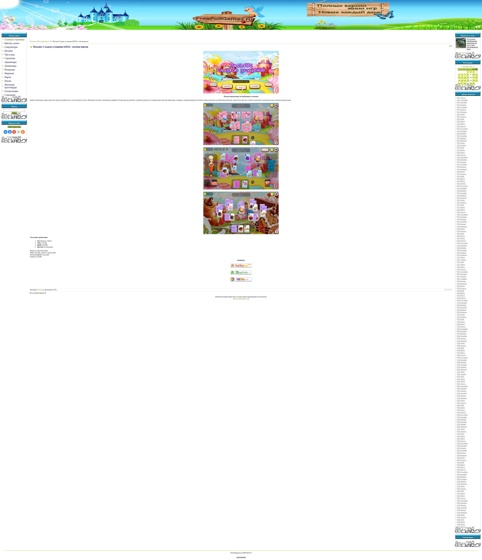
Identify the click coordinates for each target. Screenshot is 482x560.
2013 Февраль (462, 141)
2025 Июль (461, 496)
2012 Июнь (461, 121)
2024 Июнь (461, 465)
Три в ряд (40, 290)
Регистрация (238, 299)
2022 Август (461, 412)
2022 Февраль (462, 398)
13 (462, 78)
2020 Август (461, 355)
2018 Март (461, 286)
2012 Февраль (462, 112)
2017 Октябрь (462, 274)
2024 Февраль (462, 455)
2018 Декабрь (462, 307)
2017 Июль (461, 267)
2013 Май (460, 148)
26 (459, 84)
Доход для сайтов (460, 52)
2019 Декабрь (462, 336)
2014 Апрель (461, 174)
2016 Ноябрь (461, 248)
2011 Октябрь (462, 102)
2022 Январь (461, 396)
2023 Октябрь (462, 446)
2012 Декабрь (462, 136)
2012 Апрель (461, 117)
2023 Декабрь (462, 450)
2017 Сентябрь (462, 272)
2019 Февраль (462, 312)
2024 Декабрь (462, 479)
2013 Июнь (461, 150)
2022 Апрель (461, 403)
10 (474, 75)
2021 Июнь (461, 379)
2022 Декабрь (462, 422)
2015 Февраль (462, 198)
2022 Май (460, 405)
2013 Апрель (461, 145)
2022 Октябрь (462, 417)
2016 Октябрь (462, 245)
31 (474, 84)
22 (468, 81)
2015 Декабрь (462, 222)
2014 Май (460, 176)
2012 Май (460, 119)
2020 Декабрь (462, 365)
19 (50, 41)
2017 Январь (461, 253)
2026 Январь (461, 510)
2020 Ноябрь (461, 362)
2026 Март (461, 515)
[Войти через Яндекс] (14, 132)
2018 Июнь (461, 293)
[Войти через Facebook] (10, 132)
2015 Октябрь (462, 217)
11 (476, 75)
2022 (38, 41)
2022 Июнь (461, 408)
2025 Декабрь (462, 508)
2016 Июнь (461, 236)
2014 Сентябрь (462, 186)
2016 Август (461, 241)
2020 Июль (461, 353)
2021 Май (460, 377)
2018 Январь (461, 281)
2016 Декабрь (462, 250)
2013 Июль (461, 152)
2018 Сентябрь (462, 300)
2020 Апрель (461, 346)
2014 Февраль (462, 169)
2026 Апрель (461, 517)
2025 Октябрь (462, 503)
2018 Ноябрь (461, 305)
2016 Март (461, 229)
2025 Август (461, 498)
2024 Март (461, 458)
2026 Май (460, 520)
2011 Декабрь (462, 107)
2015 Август (461, 212)
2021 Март (461, 372)
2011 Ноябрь (461, 105)
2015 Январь (461, 195)
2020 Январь (461, 338)
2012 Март (461, 114)
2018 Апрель (461, 288)
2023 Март (461, 429)
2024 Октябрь (462, 474)
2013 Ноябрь (461, 162)
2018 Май (460, 291)
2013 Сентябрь (462, 157)
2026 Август (461, 527)
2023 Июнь (461, 436)
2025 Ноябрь (461, 505)
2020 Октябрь (462, 360)
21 (465, 81)
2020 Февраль (462, 341)
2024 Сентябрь (462, 472)
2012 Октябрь (462, 131)
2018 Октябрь (462, 303)
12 (459, 78)
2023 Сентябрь (462, 443)
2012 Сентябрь (462, 129)
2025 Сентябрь (462, 501)
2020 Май (460, 348)
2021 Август (461, 384)
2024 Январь (461, 453)
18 (476, 78)
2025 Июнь (461, 493)
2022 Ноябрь (461, 419)
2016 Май (460, 234)
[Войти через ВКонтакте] (5, 132)
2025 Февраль (462, 484)
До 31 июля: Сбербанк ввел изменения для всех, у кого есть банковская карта (472, 44)
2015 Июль (461, 210)
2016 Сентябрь (462, 243)
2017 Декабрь (462, 279)
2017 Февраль (462, 255)
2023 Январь (461, 424)
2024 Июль (461, 467)
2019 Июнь (461, 322)
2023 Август (461, 441)
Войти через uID (14, 127)
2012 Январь (461, 110)
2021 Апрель (461, 374)
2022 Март (461, 400)
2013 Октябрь (462, 160)
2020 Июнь (461, 350)
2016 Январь (461, 224)
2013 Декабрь (462, 164)
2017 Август (461, 269)
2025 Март (461, 486)
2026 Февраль (462, 512)
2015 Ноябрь (461, 219)
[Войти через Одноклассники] (23, 132)
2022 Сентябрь (462, 415)
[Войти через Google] (18, 132)
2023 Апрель (461, 431)
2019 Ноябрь (461, 334)
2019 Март (461, 315)
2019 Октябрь (462, 331)
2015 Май (460, 205)
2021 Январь (461, 367)
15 (468, 78)
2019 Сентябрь (462, 329)
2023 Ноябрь (461, 448)
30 (471, 84)
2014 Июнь (461, 179)
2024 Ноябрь (461, 477)
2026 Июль (461, 524)
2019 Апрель (461, 317)
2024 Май (460, 462)
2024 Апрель (461, 460)
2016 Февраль (462, 226)
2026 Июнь (461, 522)
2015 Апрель (461, 203)
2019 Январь (461, 310)
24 (474, 81)
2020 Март (461, 343)
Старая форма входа (14, 137)
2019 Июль (461, 324)
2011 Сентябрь (462, 100)
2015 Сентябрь (462, 214)
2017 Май (460, 262)
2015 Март (461, 200)
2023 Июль (461, 439)
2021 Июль (461, 381)
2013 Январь (461, 138)
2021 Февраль (462, 369)
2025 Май (460, 491)
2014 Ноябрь (461, 191)
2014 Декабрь (462, 193)
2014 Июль (461, 181)
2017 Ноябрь (461, 276)
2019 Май (460, 319)
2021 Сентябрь (462, 386)
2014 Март (461, 172)
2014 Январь (461, 167)
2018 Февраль (462, 284)
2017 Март (461, 257)
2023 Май (460, 434)
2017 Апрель (461, 260)
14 (465, 78)
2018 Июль (461, 296)
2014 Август (461, 183)
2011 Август (461, 98)
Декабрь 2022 (468, 66)
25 (476, 81)
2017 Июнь (461, 265)
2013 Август (461, 155)
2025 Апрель (461, 489)
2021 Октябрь (462, 388)
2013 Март (461, 143)
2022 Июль (461, 410)
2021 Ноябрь (461, 391)
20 (462, 81)
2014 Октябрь (462, 188)
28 (465, 84)
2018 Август (461, 298)
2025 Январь (461, 481)
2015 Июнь (461, 207)
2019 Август (461, 326)
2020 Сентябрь (462, 357)
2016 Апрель (461, 231)
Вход (246, 299)
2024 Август (461, 470)
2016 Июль (461, 238)
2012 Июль (461, 124)
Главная (32, 41)
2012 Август (461, 126)
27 (462, 84)
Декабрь (45, 41)
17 (474, 78)
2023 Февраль (462, 427)
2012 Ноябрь (461, 133)
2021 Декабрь (462, 393)
